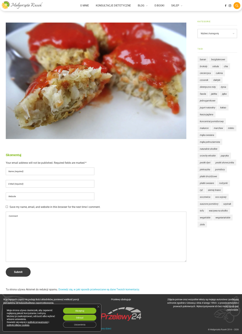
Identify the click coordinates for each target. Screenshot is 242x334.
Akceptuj (79, 310)
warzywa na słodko (218, 210)
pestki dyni (205, 162)
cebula (215, 66)
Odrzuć (79, 317)
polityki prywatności (38, 322)
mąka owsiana (207, 135)
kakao (223, 107)
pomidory (220, 169)
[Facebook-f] (225, 5)
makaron (204, 128)
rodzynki (223, 183)
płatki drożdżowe (208, 176)
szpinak (227, 204)
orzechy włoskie (208, 155)
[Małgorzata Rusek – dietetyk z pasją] (22, 5)
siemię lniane (214, 190)
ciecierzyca (205, 73)
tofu (202, 210)
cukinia (219, 73)
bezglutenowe (218, 59)
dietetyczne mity (208, 87)
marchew (218, 128)
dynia (223, 87)
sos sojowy (220, 197)
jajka (224, 94)
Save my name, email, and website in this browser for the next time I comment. (55, 207)
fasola (203, 94)
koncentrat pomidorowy (212, 121)
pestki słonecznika (224, 162)
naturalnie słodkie (208, 149)
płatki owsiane (207, 183)
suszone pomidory (209, 204)
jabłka (214, 94)
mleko (231, 128)
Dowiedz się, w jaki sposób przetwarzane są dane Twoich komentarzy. (99, 289)
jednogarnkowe (207, 100)
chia (226, 66)
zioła (202, 224)
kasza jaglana (206, 114)
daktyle (216, 80)
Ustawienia (79, 324)
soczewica (205, 197)
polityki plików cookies (18, 325)
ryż (201, 190)
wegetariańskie (222, 217)
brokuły (203, 66)
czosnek (204, 80)
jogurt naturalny (207, 107)
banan (203, 59)
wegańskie (205, 217)
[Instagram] (230, 6)
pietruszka (205, 169)
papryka (225, 155)
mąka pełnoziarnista (210, 142)
